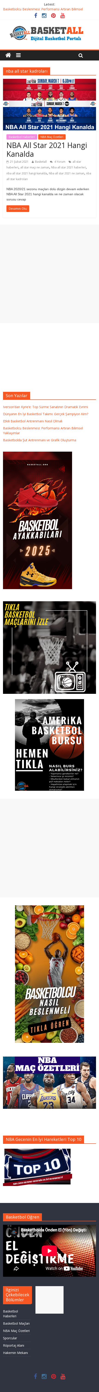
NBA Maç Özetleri (52, 137)
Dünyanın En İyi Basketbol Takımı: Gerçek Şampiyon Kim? (45, 414)
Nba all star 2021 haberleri (68, 167)
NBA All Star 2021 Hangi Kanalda (46, 149)
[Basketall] (49, 24)
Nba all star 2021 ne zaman (66, 173)
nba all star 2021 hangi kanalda (26, 173)
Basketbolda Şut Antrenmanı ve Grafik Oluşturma (39, 440)
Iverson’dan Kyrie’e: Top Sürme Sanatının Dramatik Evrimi (45, 407)
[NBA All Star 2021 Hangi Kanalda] (49, 81)
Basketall (41, 162)
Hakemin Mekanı (15, 1353)
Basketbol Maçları (16, 1323)
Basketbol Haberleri (22, 137)
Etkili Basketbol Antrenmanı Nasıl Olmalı (32, 421)
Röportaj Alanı (13, 1345)
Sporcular (10, 1338)
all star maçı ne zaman (34, 167)
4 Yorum (59, 162)
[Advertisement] (49, 274)
